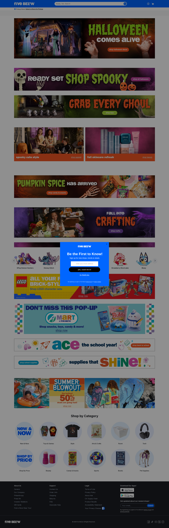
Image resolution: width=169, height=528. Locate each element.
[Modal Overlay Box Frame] (84, 264)
